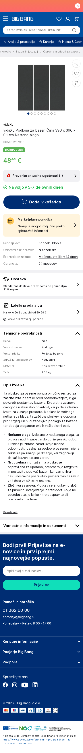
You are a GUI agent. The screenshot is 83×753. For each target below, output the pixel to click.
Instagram (14, 685)
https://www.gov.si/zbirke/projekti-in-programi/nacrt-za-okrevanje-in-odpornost (37, 741)
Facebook (5, 685)
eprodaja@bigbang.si (18, 617)
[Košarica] (76, 19)
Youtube (24, 685)
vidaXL (8, 124)
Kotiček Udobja (50, 243)
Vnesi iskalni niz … (35, 30)
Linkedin (35, 685)
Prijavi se (41, 585)
